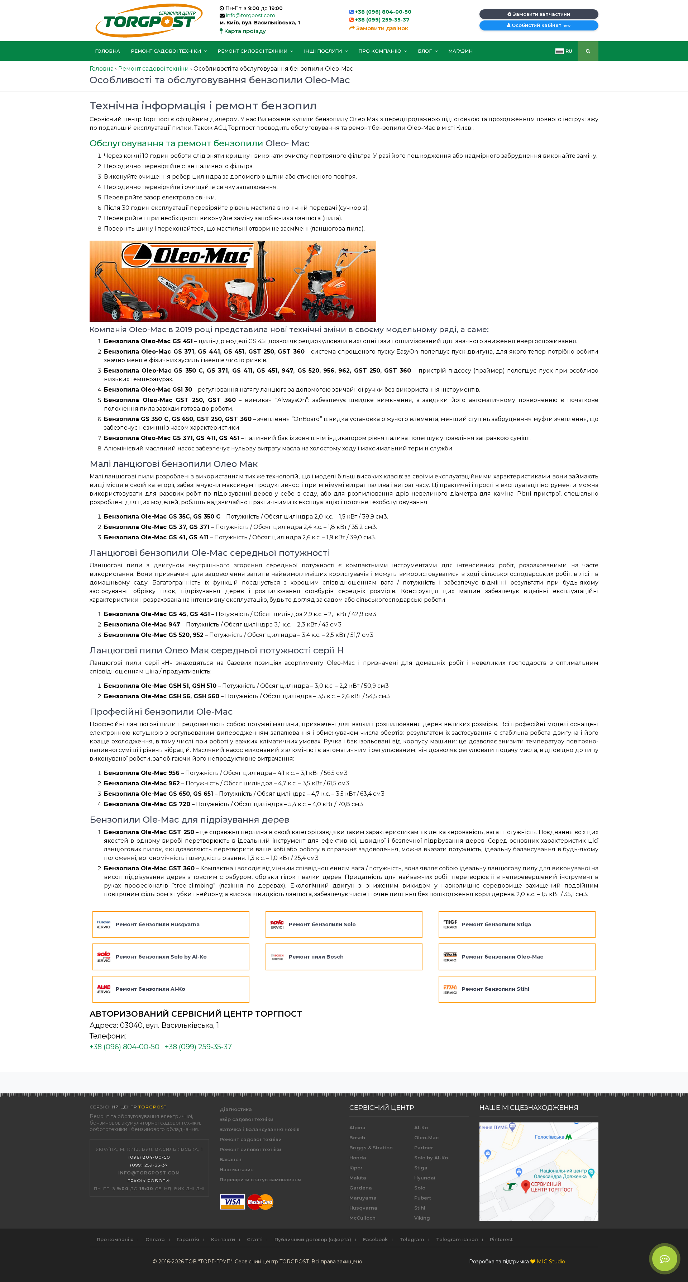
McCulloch (362, 1218)
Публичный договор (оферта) (312, 1239)
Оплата (155, 1239)
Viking (422, 1218)
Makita (357, 1178)
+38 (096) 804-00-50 (383, 12)
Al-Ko (421, 1127)
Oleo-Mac (426, 1137)
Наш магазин (237, 1169)
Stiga (420, 1167)
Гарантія (188, 1239)
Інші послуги (323, 51)
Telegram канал (457, 1239)
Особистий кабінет (540, 25)
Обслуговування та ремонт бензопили (176, 143)
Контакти (223, 1239)
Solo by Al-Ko (431, 1157)
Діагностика (236, 1109)
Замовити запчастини (540, 14)
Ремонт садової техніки (166, 51)
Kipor (356, 1167)
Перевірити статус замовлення (260, 1179)
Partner (423, 1147)
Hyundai (424, 1178)
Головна (107, 51)
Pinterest (501, 1239)
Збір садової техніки (246, 1119)
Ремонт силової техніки (253, 51)
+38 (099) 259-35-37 (382, 19)
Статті (255, 1239)
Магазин (460, 51)
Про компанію (380, 51)
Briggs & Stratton (371, 1147)
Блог (425, 51)
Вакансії (231, 1159)
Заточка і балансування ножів (260, 1129)
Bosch (357, 1137)
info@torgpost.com (250, 15)
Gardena (360, 1188)
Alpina (357, 1127)
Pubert (422, 1198)
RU (568, 51)
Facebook (375, 1239)
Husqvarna (363, 1208)
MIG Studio (551, 1261)
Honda (357, 1157)
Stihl (419, 1208)
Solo (419, 1188)
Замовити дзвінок (381, 28)
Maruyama (363, 1198)
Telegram (412, 1239)
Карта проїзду (244, 31)
